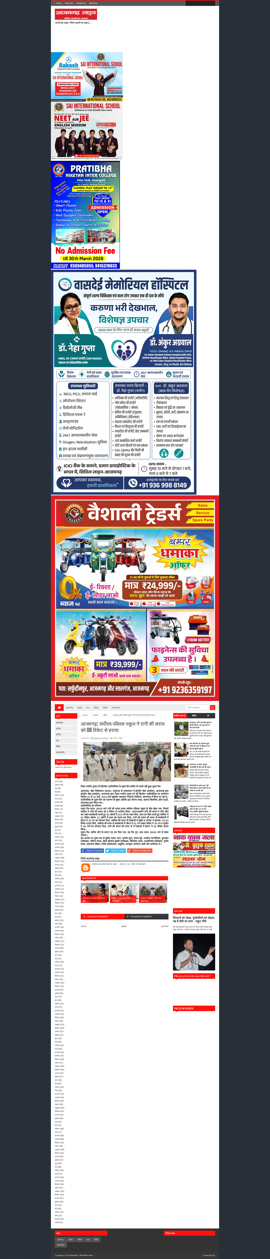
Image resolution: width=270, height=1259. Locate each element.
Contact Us (81, 3)
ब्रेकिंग (121, 738)
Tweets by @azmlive (63, 767)
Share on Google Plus (142, 851)
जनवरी (57, 806)
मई (56, 792)
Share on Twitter (117, 851)
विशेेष (58, 746)
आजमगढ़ (69, 707)
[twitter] (194, 3)
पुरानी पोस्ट (164, 926)
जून (56, 788)
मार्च (56, 799)
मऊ (87, 707)
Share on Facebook (95, 851)
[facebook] (188, 3)
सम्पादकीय (116, 707)
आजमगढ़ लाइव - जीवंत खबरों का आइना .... (82, 1255)
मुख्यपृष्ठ (123, 926)
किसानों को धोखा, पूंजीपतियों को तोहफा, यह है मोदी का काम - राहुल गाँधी (194, 919)
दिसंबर (57, 809)
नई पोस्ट (83, 926)
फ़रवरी (57, 802)
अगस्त (57, 781)
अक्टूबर (57, 816)
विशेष (105, 707)
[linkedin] (206, 3)
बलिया (96, 707)
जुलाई (57, 785)
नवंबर (56, 813)
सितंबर (57, 819)
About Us (69, 3)
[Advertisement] (136, 28)
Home (59, 3)
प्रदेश (79, 707)
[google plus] (212, 3)
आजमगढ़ (59, 722)
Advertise (93, 3)
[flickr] (200, 3)
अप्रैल (57, 795)
